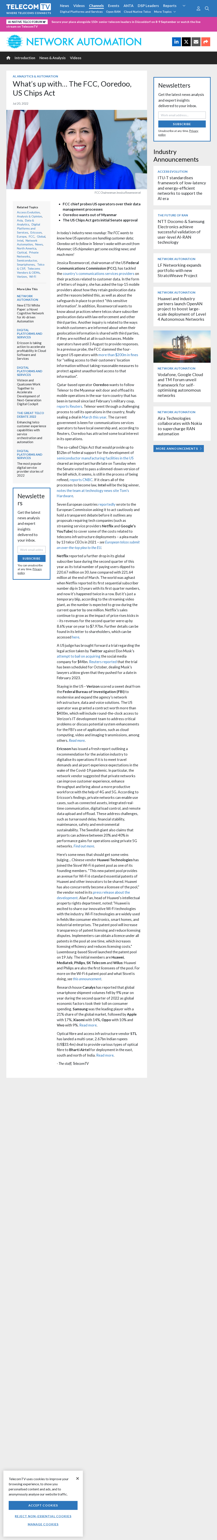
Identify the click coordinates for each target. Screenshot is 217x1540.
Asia (20, 220)
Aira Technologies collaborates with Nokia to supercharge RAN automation (180, 426)
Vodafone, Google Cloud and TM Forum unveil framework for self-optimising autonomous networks (180, 385)
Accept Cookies (43, 1505)
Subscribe (31, 558)
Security (187, 13)
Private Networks (28, 254)
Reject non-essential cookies (43, 1516)
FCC (32, 236)
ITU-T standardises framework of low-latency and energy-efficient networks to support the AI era (182, 188)
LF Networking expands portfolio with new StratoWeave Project (179, 270)
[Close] (77, 1478)
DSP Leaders (148, 5)
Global (41, 236)
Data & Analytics (25, 222)
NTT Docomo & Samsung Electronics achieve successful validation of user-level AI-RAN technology (181, 232)
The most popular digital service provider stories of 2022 (30, 469)
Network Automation (27, 242)
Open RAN (113, 11)
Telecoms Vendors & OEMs (28, 270)
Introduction (25, 58)
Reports (170, 5)
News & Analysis (52, 58)
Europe (21, 236)
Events (113, 5)
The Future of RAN (173, 215)
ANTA (129, 5)
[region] (43, 1504)
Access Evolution (28, 212)
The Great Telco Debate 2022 (30, 414)
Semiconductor (27, 260)
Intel (20, 240)
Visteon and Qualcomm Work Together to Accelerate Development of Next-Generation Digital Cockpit (29, 392)
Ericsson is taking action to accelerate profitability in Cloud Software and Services (31, 351)
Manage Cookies (43, 1524)
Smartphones (26, 264)
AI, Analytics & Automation (35, 76)
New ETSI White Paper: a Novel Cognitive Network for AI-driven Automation (30, 313)
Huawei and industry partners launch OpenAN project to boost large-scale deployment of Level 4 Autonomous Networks (182, 309)
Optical (22, 252)
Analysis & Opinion (29, 216)
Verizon (22, 276)
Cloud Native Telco (137, 11)
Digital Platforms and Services (81, 11)
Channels (96, 5)
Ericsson (36, 232)
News (64, 5)
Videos (79, 5)
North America (26, 248)
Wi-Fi (32, 276)
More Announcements (177, 448)
